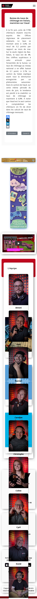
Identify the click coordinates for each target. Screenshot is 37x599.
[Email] (18, 126)
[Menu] (34, 6)
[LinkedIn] (18, 123)
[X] (18, 120)
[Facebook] (18, 117)
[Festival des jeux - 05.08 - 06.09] (18, 197)
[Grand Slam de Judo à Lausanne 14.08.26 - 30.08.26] (18, 160)
